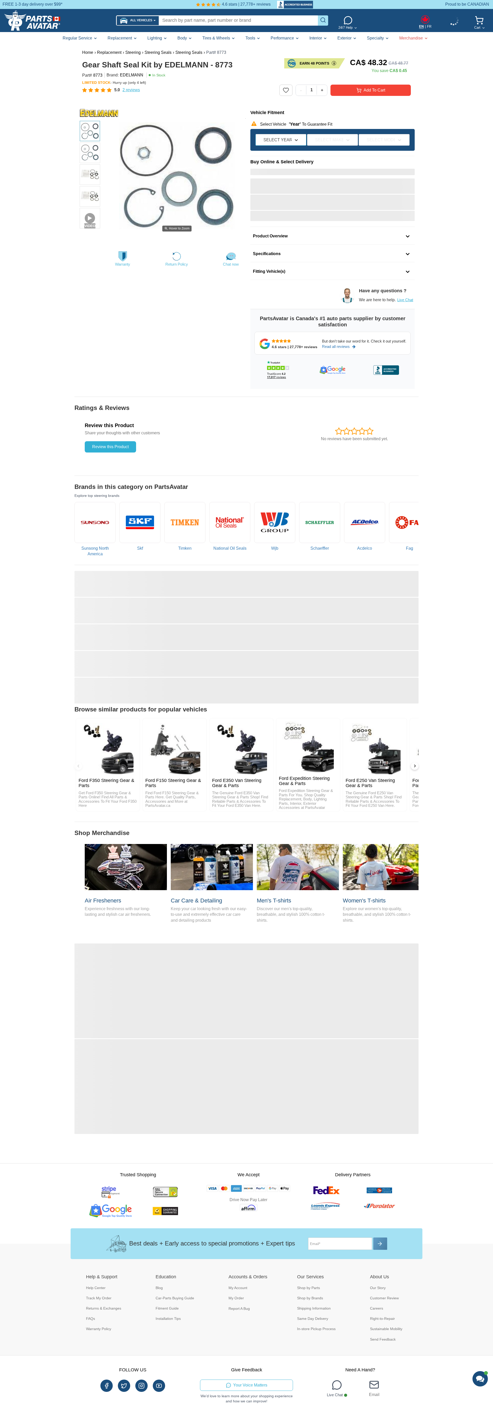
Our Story (378, 1288)
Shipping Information (314, 1308)
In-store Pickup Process (316, 1329)
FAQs (90, 1318)
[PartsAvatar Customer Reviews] (292, 4)
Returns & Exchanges (103, 1308)
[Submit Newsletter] (380, 1244)
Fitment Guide (167, 1308)
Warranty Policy (98, 1329)
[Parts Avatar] (58, 20)
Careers (376, 1308)
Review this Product (110, 447)
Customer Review (384, 1298)
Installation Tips (168, 1318)
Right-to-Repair (382, 1318)
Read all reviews (336, 346)
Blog (159, 1288)
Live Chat (405, 300)
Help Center (96, 1288)
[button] (138, 20)
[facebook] (106, 1386)
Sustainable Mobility (386, 1329)
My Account (238, 1288)
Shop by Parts (308, 1288)
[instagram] (141, 1386)
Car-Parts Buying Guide (175, 1298)
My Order (236, 1298)
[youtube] (159, 1386)
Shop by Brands (310, 1298)
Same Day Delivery (312, 1318)
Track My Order (98, 1298)
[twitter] (124, 1386)
